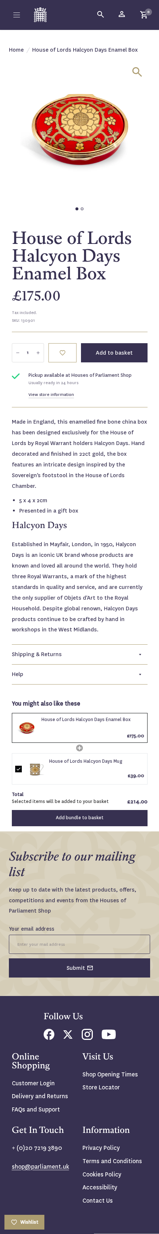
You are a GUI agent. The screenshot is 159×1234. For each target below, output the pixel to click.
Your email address (32, 929)
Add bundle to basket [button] (80, 818)
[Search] (101, 14)
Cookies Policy (101, 1174)
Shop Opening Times (110, 1074)
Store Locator (101, 1087)
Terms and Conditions (112, 1161)
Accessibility (99, 1187)
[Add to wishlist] (62, 352)
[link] (27, 728)
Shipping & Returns (37, 654)
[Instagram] (87, 1038)
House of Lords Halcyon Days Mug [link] (85, 761)
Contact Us (97, 1200)
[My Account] (122, 14)
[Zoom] (137, 72)
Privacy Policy (101, 1148)
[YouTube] (109, 1037)
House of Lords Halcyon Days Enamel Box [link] (86, 720)
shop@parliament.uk (40, 1167)
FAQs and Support (36, 1109)
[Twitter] (68, 1037)
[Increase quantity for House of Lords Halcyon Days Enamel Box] (38, 353)
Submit (76, 968)
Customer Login (33, 1083)
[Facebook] (49, 1038)
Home (16, 50)
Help (17, 674)
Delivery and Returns (40, 1096)
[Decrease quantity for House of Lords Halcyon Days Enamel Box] (17, 353)
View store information (51, 394)
